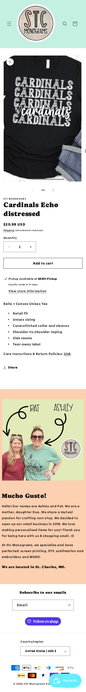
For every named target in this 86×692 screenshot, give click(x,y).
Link (67, 354)
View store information (27, 291)
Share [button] (13, 367)
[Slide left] (33, 190)
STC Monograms (34, 683)
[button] (9, 24)
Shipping (8, 230)
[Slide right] (53, 190)
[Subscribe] (69, 605)
